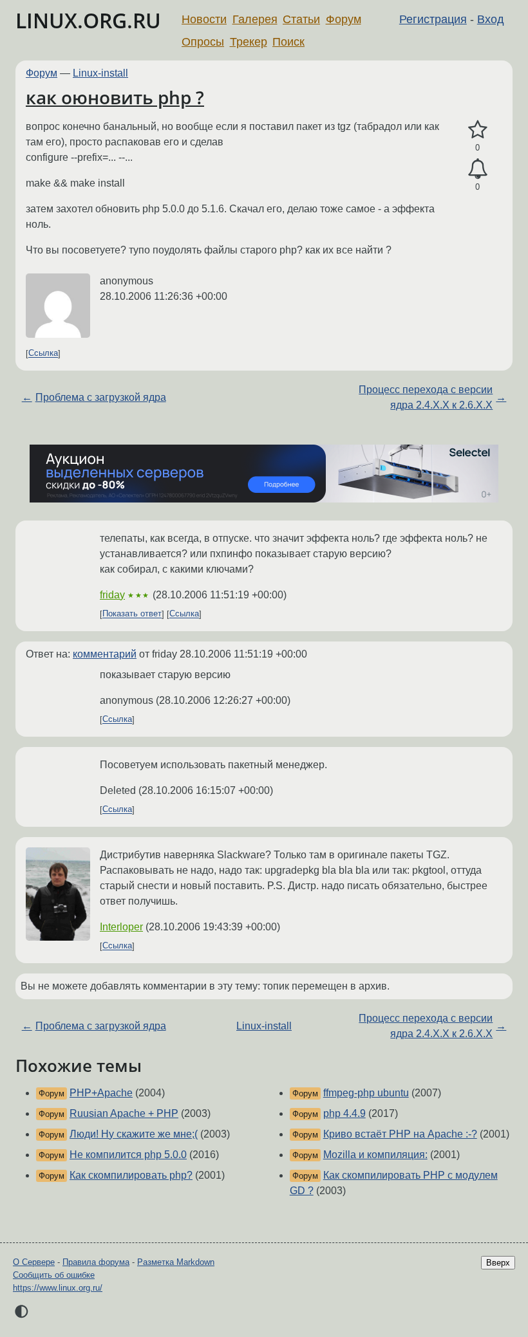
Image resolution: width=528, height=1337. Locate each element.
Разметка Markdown (175, 1262)
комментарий (105, 654)
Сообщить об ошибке (54, 1275)
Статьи (301, 19)
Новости (204, 19)
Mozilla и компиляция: (375, 1154)
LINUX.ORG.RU (88, 20)
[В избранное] (477, 130)
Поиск (288, 41)
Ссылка (43, 353)
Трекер (248, 41)
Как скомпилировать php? (131, 1175)
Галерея (255, 19)
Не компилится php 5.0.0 (128, 1154)
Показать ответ (132, 614)
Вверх (498, 1263)
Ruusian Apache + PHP (124, 1113)
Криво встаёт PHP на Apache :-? (400, 1134)
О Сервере (34, 1262)
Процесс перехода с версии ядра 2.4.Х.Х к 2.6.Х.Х (426, 397)
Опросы (203, 41)
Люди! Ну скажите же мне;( (134, 1134)
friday (112, 594)
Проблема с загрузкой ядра (100, 397)
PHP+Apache (101, 1092)
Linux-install (100, 73)
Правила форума (95, 1262)
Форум (343, 19)
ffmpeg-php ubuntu (366, 1092)
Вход (490, 19)
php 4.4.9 (344, 1113)
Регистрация (433, 19)
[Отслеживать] (477, 169)
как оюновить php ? (115, 97)
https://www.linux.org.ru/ (57, 1288)
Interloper (121, 926)
